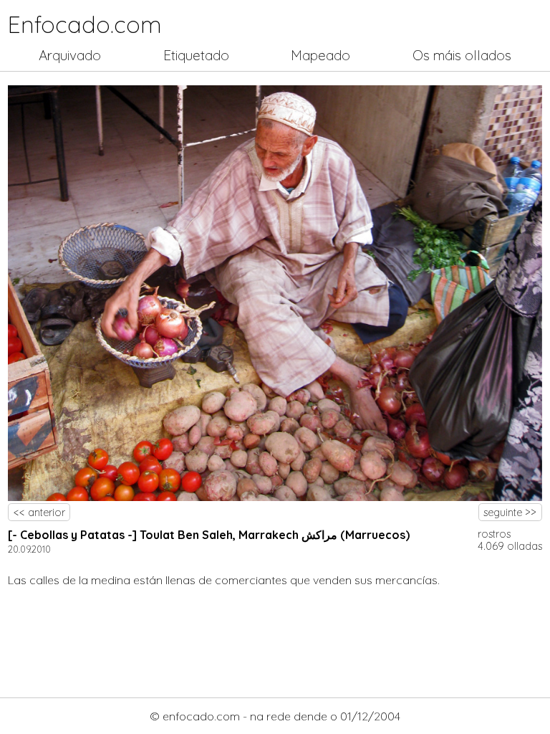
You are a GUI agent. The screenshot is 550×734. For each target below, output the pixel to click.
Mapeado (320, 55)
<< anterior (39, 512)
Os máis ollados (461, 55)
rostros (494, 534)
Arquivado (70, 55)
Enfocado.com (85, 24)
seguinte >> (509, 512)
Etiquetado (196, 55)
